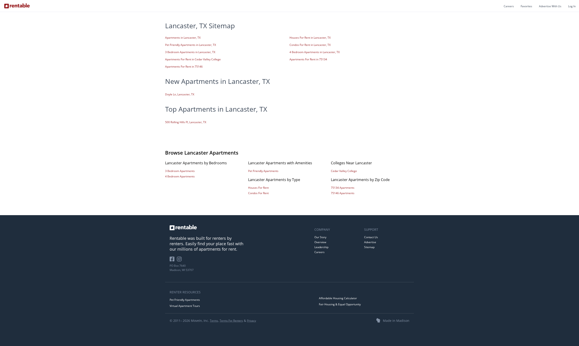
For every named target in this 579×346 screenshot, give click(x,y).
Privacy (251, 320)
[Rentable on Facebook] (173, 261)
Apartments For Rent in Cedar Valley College (193, 59)
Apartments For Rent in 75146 (184, 66)
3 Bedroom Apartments (180, 171)
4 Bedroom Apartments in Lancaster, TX (315, 52)
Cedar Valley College (344, 171)
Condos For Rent (258, 193)
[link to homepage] (240, 227)
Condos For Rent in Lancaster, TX (310, 45)
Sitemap (369, 247)
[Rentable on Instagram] (180, 261)
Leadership (321, 247)
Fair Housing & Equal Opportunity (340, 304)
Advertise (370, 242)
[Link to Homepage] (17, 5)
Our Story (320, 237)
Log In (572, 6)
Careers (509, 6)
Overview (320, 242)
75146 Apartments (342, 193)
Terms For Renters (231, 320)
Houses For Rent (258, 188)
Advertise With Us (550, 6)
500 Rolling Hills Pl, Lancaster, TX (185, 122)
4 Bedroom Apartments (180, 176)
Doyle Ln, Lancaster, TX (179, 94)
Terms (214, 320)
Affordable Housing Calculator (338, 298)
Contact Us (371, 237)
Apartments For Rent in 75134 (308, 59)
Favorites (526, 6)
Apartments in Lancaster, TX (183, 38)
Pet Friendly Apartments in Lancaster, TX (190, 45)
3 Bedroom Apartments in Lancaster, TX (190, 52)
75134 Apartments (342, 188)
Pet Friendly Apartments (263, 171)
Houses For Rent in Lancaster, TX (310, 38)
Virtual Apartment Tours (185, 306)
